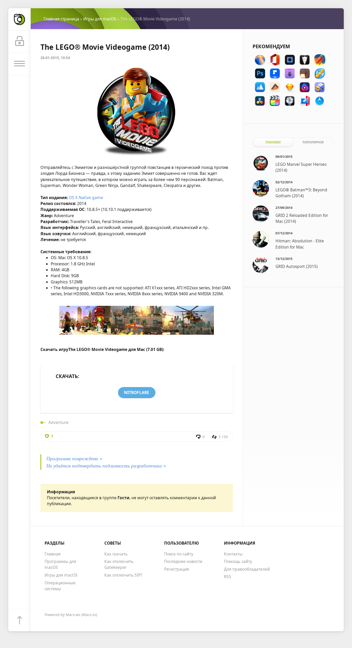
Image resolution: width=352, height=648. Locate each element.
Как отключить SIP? (123, 575)
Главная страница (61, 19)
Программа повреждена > (74, 458)
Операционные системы (60, 586)
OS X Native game (86, 197)
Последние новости (183, 561)
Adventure (58, 422)
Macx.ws (73, 614)
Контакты (233, 554)
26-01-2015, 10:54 (55, 57)
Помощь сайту (238, 561)
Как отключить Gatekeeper (118, 564)
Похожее (273, 142)
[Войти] (19, 42)
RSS (227, 576)
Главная (53, 554)
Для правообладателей (247, 569)
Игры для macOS (99, 19)
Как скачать (116, 554)
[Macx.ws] (19, 19)
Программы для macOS (60, 564)
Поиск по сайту (178, 554)
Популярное (313, 142)
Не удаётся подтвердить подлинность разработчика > (106, 465)
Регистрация (176, 569)
